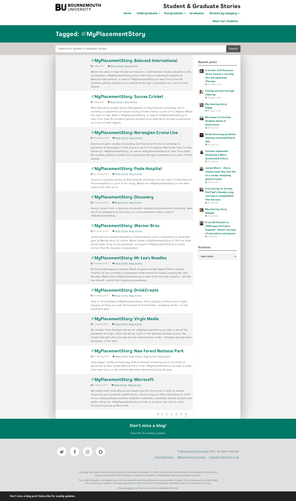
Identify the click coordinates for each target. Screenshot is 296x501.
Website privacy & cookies (191, 457)
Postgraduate (173, 13)
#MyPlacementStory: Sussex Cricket (127, 96)
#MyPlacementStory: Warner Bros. (125, 225)
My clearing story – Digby (217, 105)
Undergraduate (147, 13)
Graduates (197, 13)
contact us (130, 488)
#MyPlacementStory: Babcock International (134, 60)
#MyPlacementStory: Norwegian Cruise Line (134, 132)
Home (127, 13)
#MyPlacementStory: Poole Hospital (126, 168)
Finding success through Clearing (219, 92)
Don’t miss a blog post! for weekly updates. (43, 496)
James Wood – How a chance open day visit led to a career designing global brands (220, 173)
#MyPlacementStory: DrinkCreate (124, 290)
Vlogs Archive (149, 356)
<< (158, 414)
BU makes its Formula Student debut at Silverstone (218, 121)
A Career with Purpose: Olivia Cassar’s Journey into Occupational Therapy (219, 76)
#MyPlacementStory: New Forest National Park (137, 351)
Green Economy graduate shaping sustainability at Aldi (220, 138)
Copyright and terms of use (224, 457)
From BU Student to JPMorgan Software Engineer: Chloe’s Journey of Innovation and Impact (220, 228)
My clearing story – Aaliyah (217, 211)
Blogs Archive (117, 66)
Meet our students (225, 21)
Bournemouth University (79, 7)
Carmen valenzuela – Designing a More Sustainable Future (217, 154)
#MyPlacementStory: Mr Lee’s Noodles (129, 258)
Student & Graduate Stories (201, 6)
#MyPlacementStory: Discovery (122, 197)
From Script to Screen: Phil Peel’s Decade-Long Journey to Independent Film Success (219, 194)
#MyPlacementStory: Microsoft (122, 379)
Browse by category (223, 13)
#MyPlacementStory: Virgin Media (125, 318)
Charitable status (164, 457)
